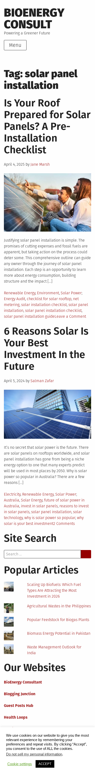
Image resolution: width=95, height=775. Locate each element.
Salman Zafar (42, 380)
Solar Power (71, 293)
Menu (15, 45)
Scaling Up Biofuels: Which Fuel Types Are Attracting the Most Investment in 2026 (54, 590)
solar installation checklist (44, 304)
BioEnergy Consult (34, 18)
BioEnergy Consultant (23, 682)
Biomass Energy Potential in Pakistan (58, 633)
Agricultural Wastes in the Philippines (59, 606)
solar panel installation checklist (53, 310)
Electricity (12, 494)
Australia (11, 500)
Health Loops (16, 717)
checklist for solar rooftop (49, 298)
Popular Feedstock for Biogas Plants (58, 619)
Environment (48, 293)
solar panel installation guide (29, 316)
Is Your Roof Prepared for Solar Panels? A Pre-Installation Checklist (47, 126)
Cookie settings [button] (19, 764)
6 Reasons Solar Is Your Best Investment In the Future (46, 348)
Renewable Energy (19, 293)
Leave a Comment (70, 316)
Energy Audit (14, 298)
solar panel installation (51, 512)
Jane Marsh (40, 164)
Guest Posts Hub (18, 705)
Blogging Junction (19, 694)
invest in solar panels (39, 506)
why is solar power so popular (49, 517)
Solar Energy (31, 500)
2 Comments (64, 523)
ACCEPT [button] (44, 764)
